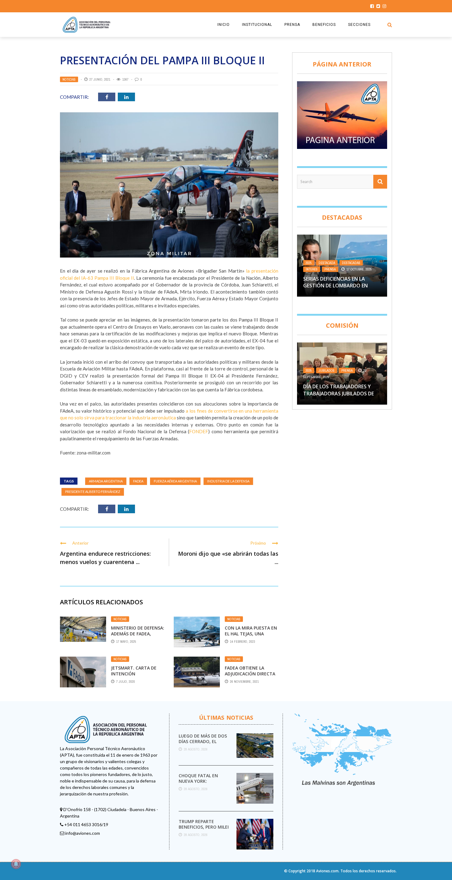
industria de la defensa (228, 481)
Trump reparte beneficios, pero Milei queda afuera (204, 826)
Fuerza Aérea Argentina (175, 481)
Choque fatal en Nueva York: (198, 778)
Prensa (330, 269)
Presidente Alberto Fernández (92, 492)
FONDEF (198, 431)
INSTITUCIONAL (257, 24)
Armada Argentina (106, 481)
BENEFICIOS (324, 24)
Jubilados (327, 370)
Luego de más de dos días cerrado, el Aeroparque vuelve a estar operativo (203, 744)
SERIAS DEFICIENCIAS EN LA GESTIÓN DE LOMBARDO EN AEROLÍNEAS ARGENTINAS (335, 285)
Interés (312, 269)
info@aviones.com (82, 833)
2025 (309, 263)
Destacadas (351, 263)
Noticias (69, 79)
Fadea (138, 481)
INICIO (223, 24)
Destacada (327, 263)
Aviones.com (327, 871)
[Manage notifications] (16, 864)
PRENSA (292, 24)
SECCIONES (359, 24)
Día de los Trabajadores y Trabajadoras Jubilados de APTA (338, 393)
